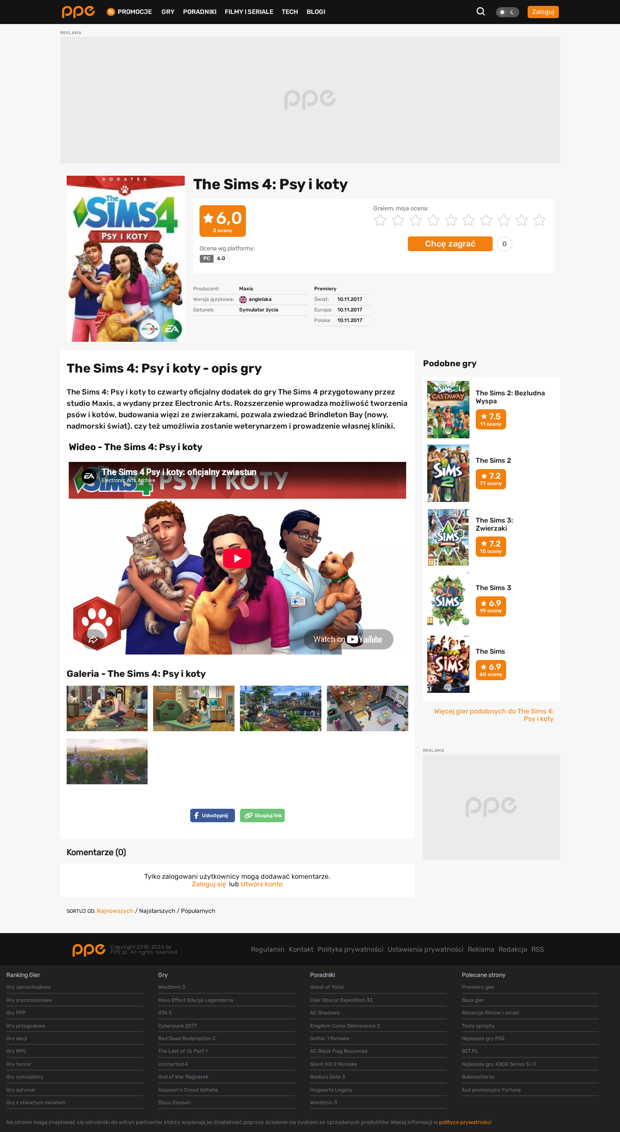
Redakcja (513, 949)
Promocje (135, 12)
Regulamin (268, 949)
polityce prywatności (465, 1122)
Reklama (481, 949)
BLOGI (316, 12)
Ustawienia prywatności (426, 949)
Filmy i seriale (249, 12)
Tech (290, 12)
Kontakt (301, 949)
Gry (168, 12)
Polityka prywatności (350, 949)
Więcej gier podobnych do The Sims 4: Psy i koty (494, 715)
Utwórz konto (262, 884)
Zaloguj (543, 12)
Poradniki (199, 12)
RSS (537, 949)
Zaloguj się (209, 884)
